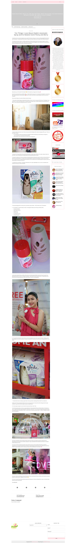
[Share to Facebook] (26, 487)
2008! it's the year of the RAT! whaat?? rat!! (59, 202)
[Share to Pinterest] (44, 487)
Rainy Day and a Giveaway (59, 185)
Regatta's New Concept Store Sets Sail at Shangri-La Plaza (59, 198)
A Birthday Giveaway (59, 205)
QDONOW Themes (46, 541)
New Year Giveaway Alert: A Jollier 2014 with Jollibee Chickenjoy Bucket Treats (59, 170)
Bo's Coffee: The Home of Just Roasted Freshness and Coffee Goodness (60, 194)
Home (13, 1)
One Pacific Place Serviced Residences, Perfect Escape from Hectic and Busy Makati (59, 178)
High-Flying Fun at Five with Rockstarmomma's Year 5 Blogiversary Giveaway (59, 174)
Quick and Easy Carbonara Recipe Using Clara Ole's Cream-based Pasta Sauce (59, 182)
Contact (20, 1)
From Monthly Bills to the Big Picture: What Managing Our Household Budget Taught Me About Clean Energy (37, 14)
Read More (37, 17)
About (16, 1)
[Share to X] (17, 487)
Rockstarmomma (35, 541)
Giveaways (24, 1)
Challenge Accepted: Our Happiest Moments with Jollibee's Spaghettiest (59, 190)
